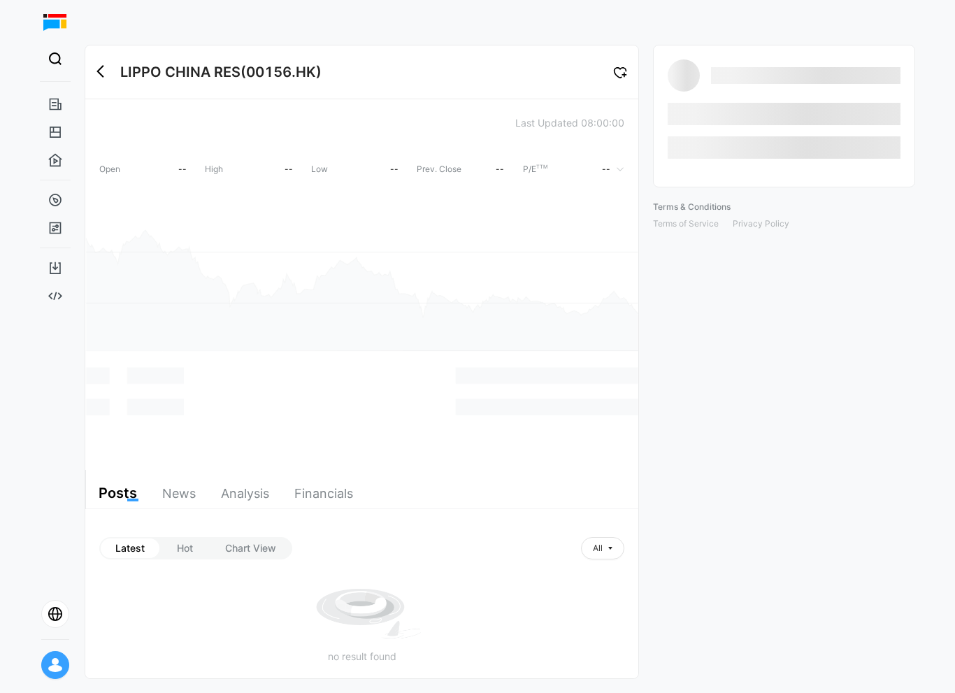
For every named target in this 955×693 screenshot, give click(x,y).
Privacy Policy (761, 223)
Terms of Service (686, 223)
